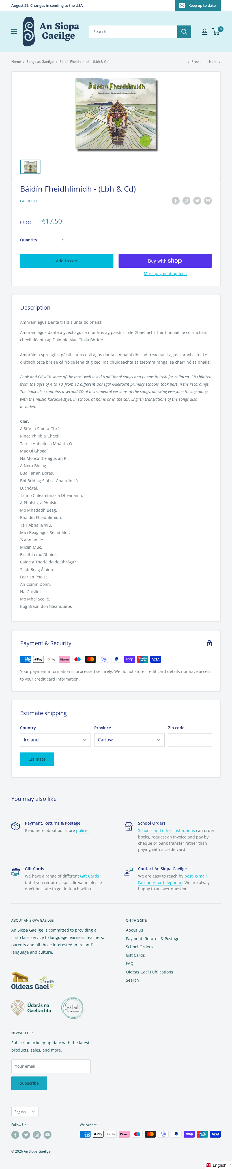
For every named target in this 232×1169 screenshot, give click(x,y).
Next (212, 61)
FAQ (130, 963)
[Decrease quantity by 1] (48, 240)
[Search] (184, 31)
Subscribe (29, 1083)
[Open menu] (14, 31)
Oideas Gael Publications (149, 972)
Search (132, 980)
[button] (218, 1165)
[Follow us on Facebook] (15, 1135)
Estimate (37, 759)
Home (16, 61)
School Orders (139, 946)
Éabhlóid (28, 201)
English (20, 1111)
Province (102, 727)
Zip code (176, 727)
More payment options (165, 273)
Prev (195, 61)
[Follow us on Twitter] (26, 1135)
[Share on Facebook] (176, 201)
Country (28, 727)
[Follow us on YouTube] (47, 1135)
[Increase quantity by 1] (78, 240)
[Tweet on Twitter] (197, 201)
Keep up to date (202, 5)
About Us (134, 930)
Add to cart (67, 260)
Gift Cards (89, 876)
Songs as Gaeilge (40, 61)
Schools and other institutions (166, 830)
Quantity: (29, 240)
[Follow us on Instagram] (37, 1135)
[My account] (204, 32)
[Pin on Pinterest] (186, 201)
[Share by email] (208, 201)
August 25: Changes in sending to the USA (47, 5)
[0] (216, 31)
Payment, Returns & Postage (152, 938)
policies (83, 830)
